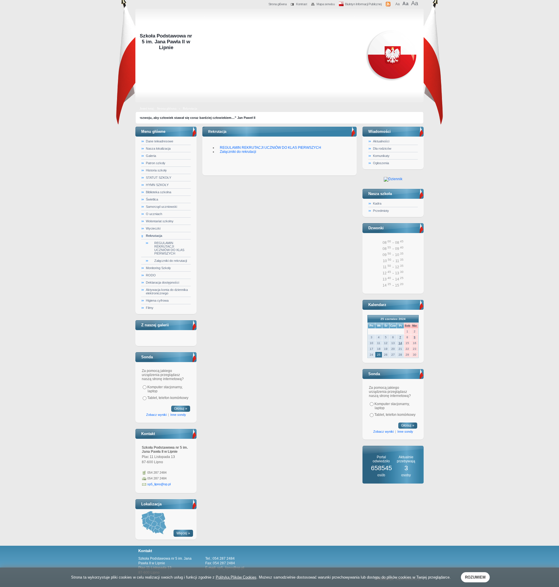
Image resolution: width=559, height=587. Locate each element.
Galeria (151, 156)
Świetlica (152, 199)
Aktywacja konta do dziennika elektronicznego (167, 291)
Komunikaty (381, 156)
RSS (388, 3)
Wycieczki (153, 228)
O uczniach (154, 214)
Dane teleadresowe (159, 141)
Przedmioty (381, 210)
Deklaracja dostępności (162, 282)
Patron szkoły (155, 163)
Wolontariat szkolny (160, 221)
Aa (397, 4)
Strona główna (277, 4)
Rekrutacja (190, 108)
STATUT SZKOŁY (158, 177)
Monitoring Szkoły (158, 268)
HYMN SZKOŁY (157, 185)
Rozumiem (475, 577)
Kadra (377, 203)
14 (400, 343)
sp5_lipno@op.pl (159, 484)
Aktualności (381, 141)
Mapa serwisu (325, 4)
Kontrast (301, 4)
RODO (151, 275)
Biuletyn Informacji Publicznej (363, 4)
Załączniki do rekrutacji (170, 260)
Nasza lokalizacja (158, 148)
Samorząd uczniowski (161, 206)
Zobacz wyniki (156, 414)
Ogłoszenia (381, 163)
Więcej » (183, 533)
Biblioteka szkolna (158, 192)
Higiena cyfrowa (157, 300)
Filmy (149, 307)
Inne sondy (178, 414)
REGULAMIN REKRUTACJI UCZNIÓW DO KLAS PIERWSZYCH (169, 248)
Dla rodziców (382, 148)
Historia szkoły (156, 170)
